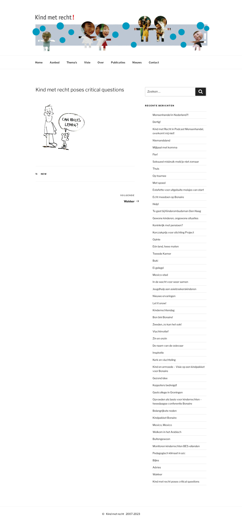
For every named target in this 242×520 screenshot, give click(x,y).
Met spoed (159, 182)
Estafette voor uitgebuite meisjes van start (178, 189)
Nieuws (137, 62)
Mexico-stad (160, 274)
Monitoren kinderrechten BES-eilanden (176, 446)
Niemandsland (161, 140)
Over (101, 62)
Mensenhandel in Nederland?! (170, 114)
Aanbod (54, 62)
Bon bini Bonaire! (163, 317)
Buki (155, 260)
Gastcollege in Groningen (168, 392)
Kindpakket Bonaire (165, 417)
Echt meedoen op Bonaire (168, 197)
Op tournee (159, 175)
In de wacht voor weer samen (170, 281)
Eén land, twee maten (166, 246)
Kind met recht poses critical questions (176, 481)
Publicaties (118, 62)
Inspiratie (158, 352)
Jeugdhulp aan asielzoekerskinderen (174, 289)
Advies (157, 467)
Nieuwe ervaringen (164, 296)
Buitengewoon (161, 438)
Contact (154, 62)
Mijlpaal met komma (165, 147)
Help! (156, 204)
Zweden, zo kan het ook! (167, 324)
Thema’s (72, 62)
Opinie (156, 239)
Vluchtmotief (160, 331)
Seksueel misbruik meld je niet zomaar (176, 161)
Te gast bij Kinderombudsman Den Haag (177, 211)
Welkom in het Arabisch (167, 431)
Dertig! (157, 121)
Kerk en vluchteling (164, 359)
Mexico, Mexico (162, 424)
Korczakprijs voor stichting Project (173, 232)
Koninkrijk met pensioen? (168, 225)
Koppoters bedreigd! (165, 385)
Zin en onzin (160, 338)
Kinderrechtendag (164, 310)
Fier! (155, 154)
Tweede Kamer (162, 253)
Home (39, 62)
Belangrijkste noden (165, 410)
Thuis (156, 168)
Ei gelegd (158, 267)
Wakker (157, 474)
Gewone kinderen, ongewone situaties (175, 218)
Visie (87, 62)
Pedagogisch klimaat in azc (169, 453)
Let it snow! (159, 303)
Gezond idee (160, 378)
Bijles (156, 460)
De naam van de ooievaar (168, 345)
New (44, 174)
